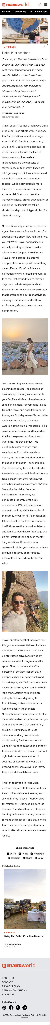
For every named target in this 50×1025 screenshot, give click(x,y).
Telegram (15, 857)
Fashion (6, 11)
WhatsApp (39, 853)
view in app (41, 11)
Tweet (25, 853)
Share (13, 853)
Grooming (20, 11)
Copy (40, 857)
